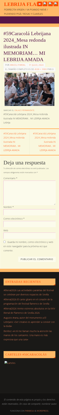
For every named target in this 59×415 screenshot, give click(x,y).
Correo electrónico (14, 218)
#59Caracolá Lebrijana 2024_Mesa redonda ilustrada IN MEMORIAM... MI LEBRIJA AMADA (14, 142)
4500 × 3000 (41, 69)
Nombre (8, 207)
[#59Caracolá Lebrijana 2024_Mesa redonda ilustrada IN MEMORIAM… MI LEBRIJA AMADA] (29, 89)
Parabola (29, 410)
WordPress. (43, 410)
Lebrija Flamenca (29, 4)
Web (5, 230)
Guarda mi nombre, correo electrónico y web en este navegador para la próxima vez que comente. (28, 246)
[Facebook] (50, 4)
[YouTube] (39, 4)
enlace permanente (24, 110)
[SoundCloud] (56, 4)
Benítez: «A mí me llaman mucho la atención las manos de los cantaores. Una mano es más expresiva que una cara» (28, 335)
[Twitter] (45, 4)
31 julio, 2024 (36, 65)
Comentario (10, 178)
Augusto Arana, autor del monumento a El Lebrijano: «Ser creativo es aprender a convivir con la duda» (29, 322)
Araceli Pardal (18, 65)
